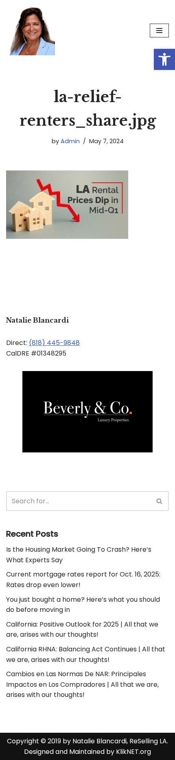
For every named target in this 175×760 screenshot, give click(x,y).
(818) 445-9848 (54, 342)
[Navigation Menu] (159, 30)
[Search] (160, 501)
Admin (70, 141)
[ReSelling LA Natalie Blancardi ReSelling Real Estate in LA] (30, 30)
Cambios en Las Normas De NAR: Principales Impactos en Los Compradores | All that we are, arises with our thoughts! (82, 684)
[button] (164, 59)
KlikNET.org (133, 751)
